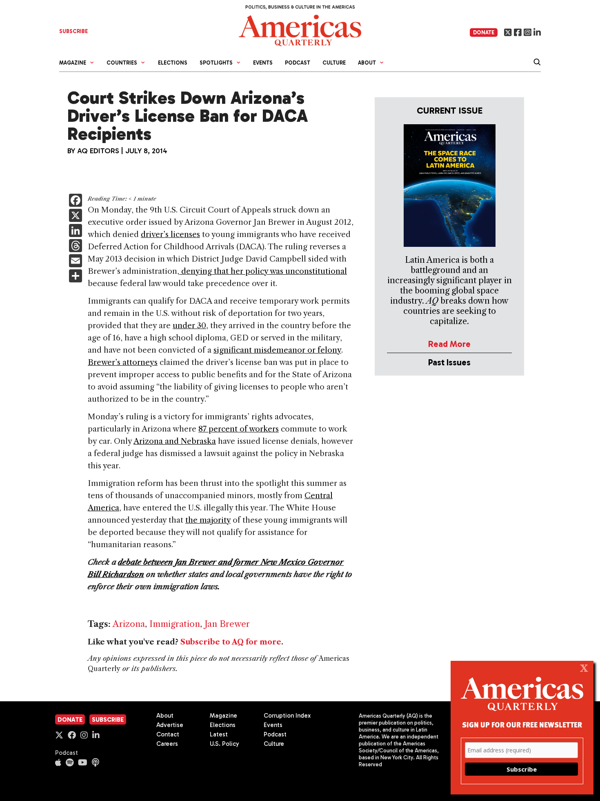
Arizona (129, 624)
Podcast (297, 63)
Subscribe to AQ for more (230, 642)
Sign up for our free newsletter (522, 724)
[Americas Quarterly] (300, 30)
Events (263, 63)
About (164, 715)
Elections (172, 63)
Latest (219, 734)
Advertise (169, 725)
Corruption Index (287, 715)
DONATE (483, 32)
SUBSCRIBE (73, 31)
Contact (167, 734)
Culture (334, 63)
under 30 (189, 325)
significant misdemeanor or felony (277, 350)
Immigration (174, 624)
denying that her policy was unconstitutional (263, 271)
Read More (449, 344)
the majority (208, 520)
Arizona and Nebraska (174, 441)
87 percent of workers (238, 429)
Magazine (223, 715)
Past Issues (449, 362)
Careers (167, 743)
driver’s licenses (170, 234)
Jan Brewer (227, 624)
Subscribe (108, 719)
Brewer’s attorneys (123, 362)
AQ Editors (98, 150)
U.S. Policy (224, 743)
